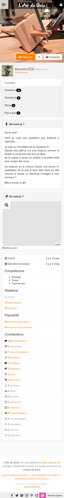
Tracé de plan (18, 283)
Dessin (15, 280)
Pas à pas (12, 113)
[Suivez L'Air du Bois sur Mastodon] (22, 495)
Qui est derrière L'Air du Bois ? (46, 475)
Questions (12, 97)
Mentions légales (55, 495)
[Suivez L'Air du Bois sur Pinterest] (31, 495)
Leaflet (57, 244)
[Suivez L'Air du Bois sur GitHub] (36, 495)
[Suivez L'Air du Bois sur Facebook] (12, 495)
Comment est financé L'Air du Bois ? (32, 478)
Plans (9, 105)
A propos (10, 82)
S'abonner (27, 57)
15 (39, 57)
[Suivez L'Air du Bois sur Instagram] (26, 495)
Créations (12, 90)
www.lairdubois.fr (32, 486)
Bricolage (16, 277)
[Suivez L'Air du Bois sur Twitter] (17, 495)
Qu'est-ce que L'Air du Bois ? (16, 475)
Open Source (49, 462)
